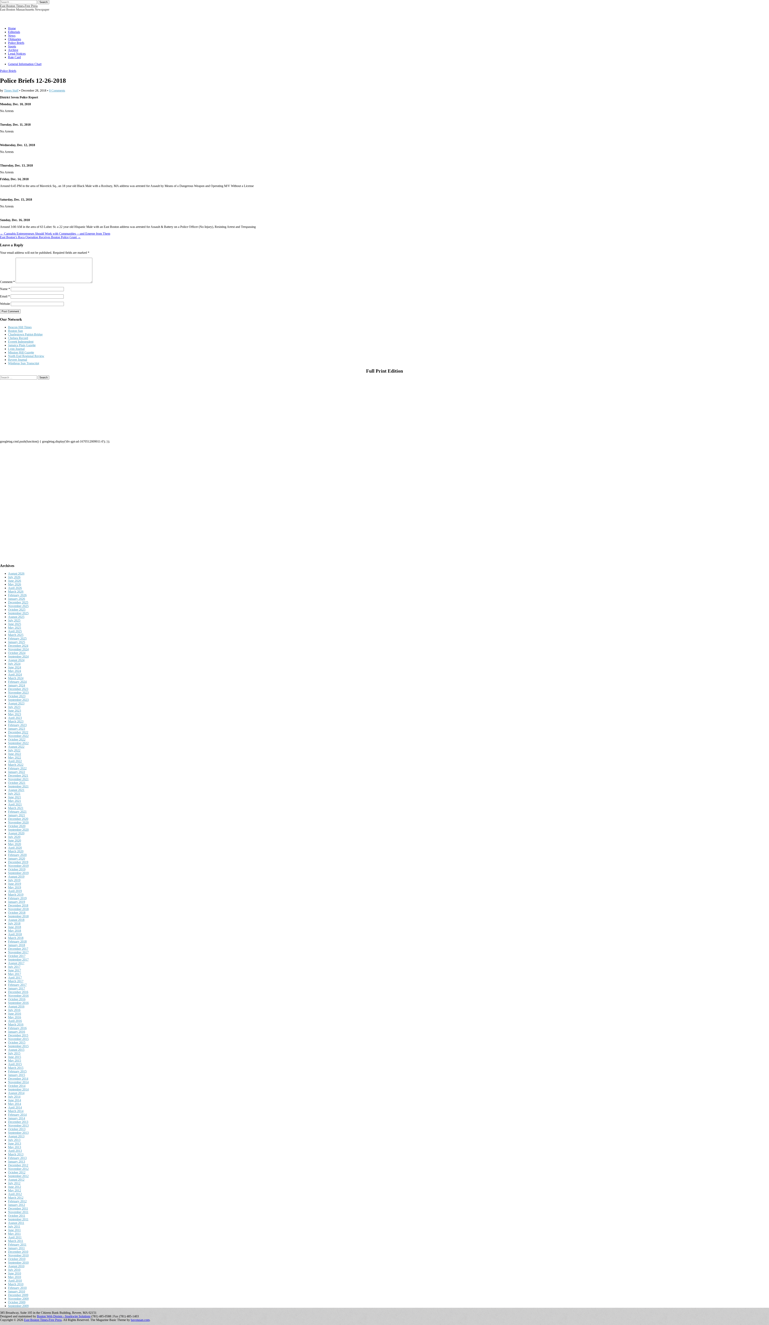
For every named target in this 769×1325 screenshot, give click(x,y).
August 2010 (16, 1266)
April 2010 (15, 1280)
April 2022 (15, 761)
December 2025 (18, 602)
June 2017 (14, 970)
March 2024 (15, 678)
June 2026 (14, 580)
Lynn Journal (16, 349)
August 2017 (16, 963)
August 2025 (16, 617)
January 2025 (16, 642)
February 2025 (17, 638)
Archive (13, 50)
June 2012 (14, 1187)
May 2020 (14, 844)
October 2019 (16, 869)
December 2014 (18, 1078)
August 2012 (16, 1179)
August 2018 (16, 920)
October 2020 (16, 826)
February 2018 (17, 941)
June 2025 (14, 624)
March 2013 (15, 1154)
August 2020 (16, 833)
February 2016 (17, 1028)
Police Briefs (16, 42)
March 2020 (15, 851)
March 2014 (15, 1111)
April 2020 (15, 847)
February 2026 (17, 595)
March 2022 (15, 764)
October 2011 (16, 1215)
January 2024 (16, 685)
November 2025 (18, 606)
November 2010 (18, 1255)
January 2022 (16, 772)
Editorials (14, 32)
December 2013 (18, 1122)
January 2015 (16, 1075)
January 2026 (16, 598)
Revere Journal (17, 359)
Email (5, 296)
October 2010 (16, 1259)
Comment (7, 282)
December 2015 (18, 1035)
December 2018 (18, 905)
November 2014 (18, 1082)
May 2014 (14, 1104)
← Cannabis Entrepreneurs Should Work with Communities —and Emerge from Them (55, 233)
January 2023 (16, 728)
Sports (12, 46)
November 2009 (18, 1298)
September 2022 (18, 743)
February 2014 (17, 1114)
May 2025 (14, 627)
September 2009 (18, 1306)
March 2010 (15, 1284)
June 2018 (14, 927)
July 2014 (14, 1096)
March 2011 (15, 1241)
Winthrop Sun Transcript (23, 363)
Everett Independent (20, 341)
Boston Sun (15, 331)
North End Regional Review (26, 356)
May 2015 (14, 1060)
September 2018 (18, 916)
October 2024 (16, 653)
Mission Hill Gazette (21, 352)
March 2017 (15, 981)
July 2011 (14, 1226)
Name (5, 289)
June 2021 (14, 797)
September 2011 (18, 1219)
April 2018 (15, 934)
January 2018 (16, 945)
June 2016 (14, 1013)
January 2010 (16, 1291)
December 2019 (18, 862)
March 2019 (15, 894)
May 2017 (14, 974)
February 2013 (17, 1158)
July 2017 (14, 966)
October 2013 (16, 1129)
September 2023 (18, 699)
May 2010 (14, 1277)
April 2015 (15, 1064)
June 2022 (14, 754)
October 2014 (16, 1085)
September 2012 (18, 1176)
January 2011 (16, 1248)
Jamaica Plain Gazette (22, 345)
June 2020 (14, 840)
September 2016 (18, 1003)
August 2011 (16, 1223)
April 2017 (15, 977)
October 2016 (16, 999)
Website (5, 303)
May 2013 (14, 1147)
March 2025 (15, 635)
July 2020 (14, 837)
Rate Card (14, 57)
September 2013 (18, 1132)
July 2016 (14, 1010)
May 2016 (14, 1017)
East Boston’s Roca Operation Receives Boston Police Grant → (40, 237)
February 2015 (17, 1071)
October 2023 (16, 696)
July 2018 (14, 923)
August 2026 (16, 573)
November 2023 (18, 692)
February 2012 (17, 1201)
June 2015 (14, 1057)
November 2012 (18, 1168)
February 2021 (17, 811)
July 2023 (14, 707)
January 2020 (16, 858)
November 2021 (18, 779)
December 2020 (18, 819)
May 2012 (14, 1190)
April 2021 (15, 804)
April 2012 (15, 1194)
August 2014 (16, 1093)
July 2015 (14, 1053)
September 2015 (18, 1046)
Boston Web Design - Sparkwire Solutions (64, 1316)
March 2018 (15, 938)
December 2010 (18, 1251)
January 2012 (16, 1205)
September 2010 (18, 1262)
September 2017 (18, 959)
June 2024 (14, 667)
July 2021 (14, 793)
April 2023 (15, 718)
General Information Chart (24, 64)
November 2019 (18, 865)
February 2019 (17, 898)
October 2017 (16, 956)
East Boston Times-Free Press (19, 6)
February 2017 (17, 984)
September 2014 (18, 1089)
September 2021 (18, 786)
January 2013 (16, 1161)
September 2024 (18, 656)
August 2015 (16, 1049)
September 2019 (18, 873)
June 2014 (14, 1100)
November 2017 (18, 952)
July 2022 (14, 750)
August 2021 (16, 790)
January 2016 (16, 1031)
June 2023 (14, 710)
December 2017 (18, 948)
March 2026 (15, 591)
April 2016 (15, 1021)
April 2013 (15, 1150)
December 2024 (18, 645)
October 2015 (16, 1042)
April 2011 (15, 1237)
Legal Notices (17, 53)
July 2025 (14, 620)
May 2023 (14, 714)
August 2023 (16, 703)
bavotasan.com (140, 1320)
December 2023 (18, 689)
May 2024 (14, 671)
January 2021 (16, 815)
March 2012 (15, 1197)
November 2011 (18, 1212)
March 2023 (15, 721)
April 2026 (15, 588)
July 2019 (14, 880)
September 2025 (18, 613)
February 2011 (17, 1244)
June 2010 (14, 1273)
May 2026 (14, 584)
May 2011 (14, 1233)
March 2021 (15, 808)
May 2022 (14, 757)
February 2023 (17, 725)
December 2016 (18, 992)
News (11, 35)
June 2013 (14, 1143)
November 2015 (18, 1039)
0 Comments (57, 90)
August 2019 (16, 876)
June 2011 (14, 1230)
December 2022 (18, 732)
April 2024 (15, 674)
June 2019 (14, 883)
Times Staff (11, 90)
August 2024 (16, 660)
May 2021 (14, 800)
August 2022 (16, 746)
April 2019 (15, 891)
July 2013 (14, 1140)
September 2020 (18, 829)
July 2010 (14, 1269)
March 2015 (15, 1067)
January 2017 (16, 988)
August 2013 (16, 1136)
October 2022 (16, 739)
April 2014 (15, 1107)
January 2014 (16, 1118)
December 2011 (18, 1208)
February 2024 (17, 681)
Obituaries (14, 39)
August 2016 (16, 1006)
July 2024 (14, 663)
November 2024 (18, 649)
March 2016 (15, 1024)
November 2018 (18, 909)
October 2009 (16, 1302)
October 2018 (16, 912)
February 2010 (17, 1288)
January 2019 (16, 902)
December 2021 (18, 775)
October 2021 (16, 782)
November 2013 (18, 1125)
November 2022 (18, 736)
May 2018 (14, 930)
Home (12, 28)
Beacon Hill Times (20, 327)
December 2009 (18, 1295)
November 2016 (18, 995)
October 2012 (16, 1172)
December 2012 (18, 1165)
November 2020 (18, 822)
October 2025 (16, 609)
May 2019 (14, 887)
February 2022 (17, 768)
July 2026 (14, 577)
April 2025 (15, 631)
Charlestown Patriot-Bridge (25, 334)
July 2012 (14, 1183)
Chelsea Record (18, 338)
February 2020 (17, 855)
